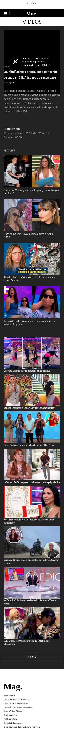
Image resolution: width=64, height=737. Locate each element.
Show (7, 66)
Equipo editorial (9, 695)
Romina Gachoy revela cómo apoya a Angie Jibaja (29, 235)
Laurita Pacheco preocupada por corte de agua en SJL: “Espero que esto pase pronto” (30, 77)
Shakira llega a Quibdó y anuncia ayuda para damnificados (29, 279)
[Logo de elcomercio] (32, 14)
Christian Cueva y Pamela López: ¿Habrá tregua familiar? (31, 192)
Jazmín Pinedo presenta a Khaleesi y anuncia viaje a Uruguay (29, 322)
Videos (32, 21)
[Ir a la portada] (13, 688)
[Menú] (6, 13)
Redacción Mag (12, 128)
